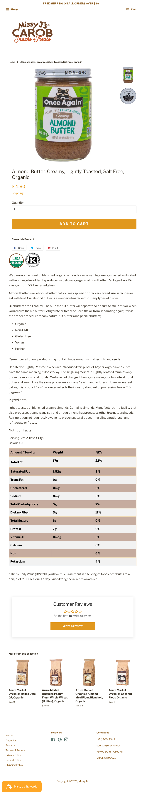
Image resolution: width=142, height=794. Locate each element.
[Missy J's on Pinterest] (60, 740)
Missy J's (84, 781)
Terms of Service (15, 750)
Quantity (17, 202)
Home (12, 62)
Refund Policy (13, 760)
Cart (133, 9)
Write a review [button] (72, 626)
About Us (11, 740)
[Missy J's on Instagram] (66, 740)
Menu (14, 9)
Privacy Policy (13, 755)
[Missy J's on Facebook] (53, 740)
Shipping (17, 193)
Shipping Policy (14, 764)
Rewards (11, 745)
